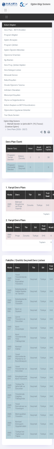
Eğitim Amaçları (10, 40)
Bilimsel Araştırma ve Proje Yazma (19, 205)
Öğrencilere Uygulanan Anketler (17, 110)
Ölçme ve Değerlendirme (14, 100)
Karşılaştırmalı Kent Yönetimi (21, 377)
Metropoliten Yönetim (20, 415)
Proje (17, 236)
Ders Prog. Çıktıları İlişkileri (15, 65)
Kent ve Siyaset (18, 310)
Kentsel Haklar (18, 348)
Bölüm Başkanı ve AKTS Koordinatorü (19, 105)
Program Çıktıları (11, 45)
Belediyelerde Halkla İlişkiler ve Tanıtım (21, 291)
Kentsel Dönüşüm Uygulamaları (20, 424)
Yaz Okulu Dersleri (11, 115)
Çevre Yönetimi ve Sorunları (20, 319)
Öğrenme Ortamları (12, 55)
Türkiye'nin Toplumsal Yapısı (19, 434)
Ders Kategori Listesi (12, 70)
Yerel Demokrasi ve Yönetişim (21, 406)
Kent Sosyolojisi (19, 328)
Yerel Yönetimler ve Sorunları (21, 369)
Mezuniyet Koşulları (12, 95)
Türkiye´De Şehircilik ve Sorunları (20, 386)
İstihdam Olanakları (12, 90)
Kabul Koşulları (10, 80)
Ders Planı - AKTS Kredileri (15, 30)
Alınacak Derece (11, 75)
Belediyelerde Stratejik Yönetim (21, 301)
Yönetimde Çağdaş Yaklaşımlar (20, 396)
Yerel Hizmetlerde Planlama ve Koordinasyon (21, 357)
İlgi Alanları (8, 60)
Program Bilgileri (11, 35)
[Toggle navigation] (5, 10)
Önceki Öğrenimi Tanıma (14, 85)
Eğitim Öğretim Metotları (14, 50)
